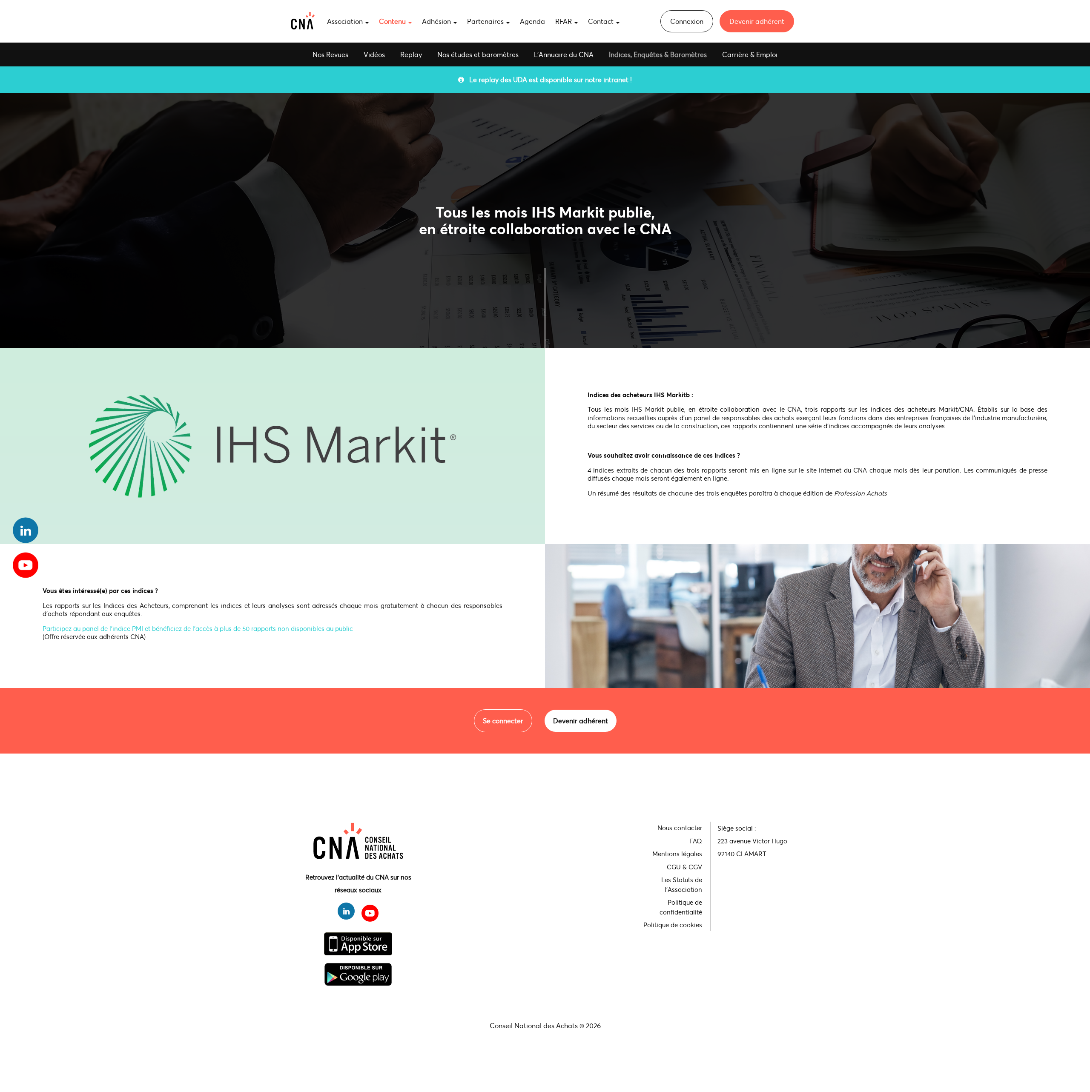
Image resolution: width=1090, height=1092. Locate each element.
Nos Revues (330, 54)
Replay (411, 54)
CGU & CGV (684, 867)
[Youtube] (25, 562)
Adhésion (437, 21)
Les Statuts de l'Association (681, 884)
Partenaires (486, 21)
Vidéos (374, 54)
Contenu (393, 21)
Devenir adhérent (756, 21)
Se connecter (503, 720)
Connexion (686, 21)
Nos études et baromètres (478, 54)
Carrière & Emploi (749, 54)
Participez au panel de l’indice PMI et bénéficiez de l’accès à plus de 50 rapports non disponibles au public (198, 628)
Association (345, 21)
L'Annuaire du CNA (564, 54)
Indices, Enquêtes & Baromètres (658, 54)
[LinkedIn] (25, 530)
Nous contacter (679, 827)
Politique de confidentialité (681, 907)
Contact (601, 21)
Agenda (532, 21)
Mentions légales (677, 853)
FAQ (695, 841)
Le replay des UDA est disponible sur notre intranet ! (548, 79)
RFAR (564, 21)
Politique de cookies (672, 924)
